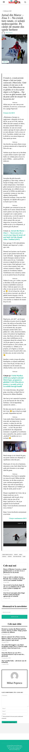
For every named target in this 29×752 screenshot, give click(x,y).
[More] (19, 69)
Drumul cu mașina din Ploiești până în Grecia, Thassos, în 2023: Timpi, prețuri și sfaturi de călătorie (14, 630)
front (16, 554)
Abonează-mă (14, 616)
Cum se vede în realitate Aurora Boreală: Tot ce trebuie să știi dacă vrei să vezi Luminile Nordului (14, 578)
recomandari (17, 556)
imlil (20, 554)
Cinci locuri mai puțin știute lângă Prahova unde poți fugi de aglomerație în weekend (14, 594)
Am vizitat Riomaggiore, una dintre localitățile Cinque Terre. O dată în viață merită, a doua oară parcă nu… (14, 646)
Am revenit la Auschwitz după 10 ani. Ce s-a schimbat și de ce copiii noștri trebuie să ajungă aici (14, 586)
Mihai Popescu (9, 32)
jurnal (4, 556)
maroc (10, 556)
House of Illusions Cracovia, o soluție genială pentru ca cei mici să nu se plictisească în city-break (14, 570)
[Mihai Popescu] (3, 32)
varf (24, 556)
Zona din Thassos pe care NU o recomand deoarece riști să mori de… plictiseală (13, 654)
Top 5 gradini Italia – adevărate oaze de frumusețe (14, 661)
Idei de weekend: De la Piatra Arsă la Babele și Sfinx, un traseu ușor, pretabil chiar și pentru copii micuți (14, 638)
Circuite (5, 61)
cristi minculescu (7, 554)
